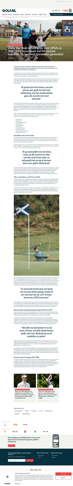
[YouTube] (59, 11)
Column (33, 410)
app (58, 1)
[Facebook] (56, 11)
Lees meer (11, 445)
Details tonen (17, 483)
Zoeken (69, 1)
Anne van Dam (18, 410)
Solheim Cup (48, 410)
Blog (27, 410)
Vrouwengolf (25, 413)
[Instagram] (53, 11)
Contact (39, 457)
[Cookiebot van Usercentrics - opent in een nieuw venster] (7, 484)
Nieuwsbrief (63, 1)
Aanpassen (63, 477)
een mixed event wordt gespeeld (44, 342)
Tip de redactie (41, 455)
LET (40, 410)
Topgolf (16, 413)
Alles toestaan (63, 473)
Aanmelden (29, 460)
